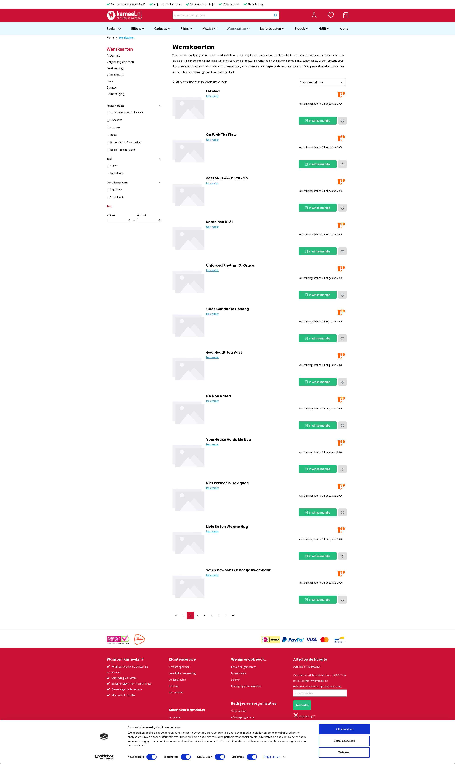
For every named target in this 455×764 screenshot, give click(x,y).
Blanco (111, 87)
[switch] (186, 757)
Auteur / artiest (115, 105)
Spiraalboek (117, 197)
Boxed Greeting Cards (122, 149)
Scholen (235, 679)
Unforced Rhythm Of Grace (230, 265)
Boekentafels (238, 673)
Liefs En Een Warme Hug (227, 527)
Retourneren (176, 692)
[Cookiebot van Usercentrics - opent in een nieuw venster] (104, 757)
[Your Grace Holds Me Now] (188, 455)
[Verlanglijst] (331, 15)
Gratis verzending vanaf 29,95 (128, 4)
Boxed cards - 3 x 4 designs (126, 142)
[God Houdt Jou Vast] (188, 368)
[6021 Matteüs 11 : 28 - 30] (188, 194)
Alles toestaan (344, 729)
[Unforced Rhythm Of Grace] (188, 281)
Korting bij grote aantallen (246, 686)
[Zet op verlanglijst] (342, 121)
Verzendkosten (177, 679)
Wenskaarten (120, 49)
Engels (114, 165)
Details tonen (272, 756)
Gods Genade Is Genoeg (227, 309)
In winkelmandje (319, 121)
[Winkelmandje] (345, 15)
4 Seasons (116, 120)
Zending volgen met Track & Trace (131, 683)
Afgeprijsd (113, 55)
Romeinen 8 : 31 (219, 222)
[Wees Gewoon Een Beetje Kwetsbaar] (188, 586)
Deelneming (115, 68)
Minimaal (118, 218)
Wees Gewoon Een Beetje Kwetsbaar (238, 570)
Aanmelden (302, 705)
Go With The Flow (221, 135)
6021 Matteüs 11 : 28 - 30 (227, 178)
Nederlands (116, 173)
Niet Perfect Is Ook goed (227, 483)
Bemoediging (115, 94)
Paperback (116, 189)
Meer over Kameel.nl (123, 695)
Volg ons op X (306, 716)
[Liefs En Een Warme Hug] (188, 542)
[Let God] (188, 107)
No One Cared (218, 396)
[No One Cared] (188, 412)
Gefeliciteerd (115, 75)
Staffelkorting (255, 4)
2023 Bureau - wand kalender (127, 112)
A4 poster (115, 127)
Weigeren (344, 752)
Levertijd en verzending (182, 673)
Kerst (110, 81)
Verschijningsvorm (117, 182)
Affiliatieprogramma (242, 717)
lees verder (212, 96)
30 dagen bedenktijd (202, 4)
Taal (109, 158)
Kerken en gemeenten (243, 667)
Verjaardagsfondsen (120, 62)
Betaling (173, 686)
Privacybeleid (316, 680)
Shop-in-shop (238, 711)
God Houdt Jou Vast (224, 353)
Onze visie (175, 717)
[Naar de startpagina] (124, 15)
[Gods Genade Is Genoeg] (188, 325)
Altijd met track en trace (168, 4)
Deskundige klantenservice (126, 689)
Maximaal (148, 218)
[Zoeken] (275, 15)
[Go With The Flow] (188, 150)
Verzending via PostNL (124, 678)
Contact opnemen (179, 667)
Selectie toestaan (344, 740)
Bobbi (113, 134)
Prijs (109, 206)
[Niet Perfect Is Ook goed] (188, 499)
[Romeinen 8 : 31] (188, 238)
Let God (213, 91)
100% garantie (231, 4)
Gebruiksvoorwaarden (305, 686)
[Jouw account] (314, 15)
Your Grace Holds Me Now (229, 440)
